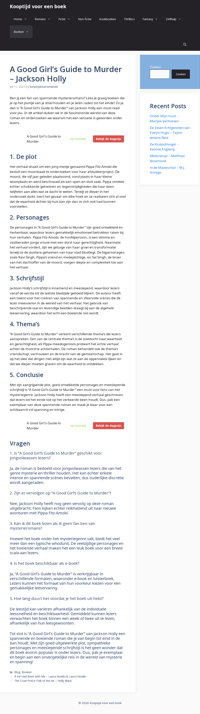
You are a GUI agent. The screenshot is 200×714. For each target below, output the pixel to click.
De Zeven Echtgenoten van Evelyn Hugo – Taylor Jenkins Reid (170, 132)
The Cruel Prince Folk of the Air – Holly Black (43, 681)
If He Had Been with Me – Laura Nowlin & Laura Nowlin (50, 676)
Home (18, 19)
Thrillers (129, 19)
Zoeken (155, 67)
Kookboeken (107, 19)
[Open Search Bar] (184, 44)
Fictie (61, 19)
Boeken (19, 32)
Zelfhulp (171, 19)
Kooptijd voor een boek (38, 6)
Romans (40, 19)
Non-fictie (84, 19)
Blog (17, 672)
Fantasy (148, 19)
